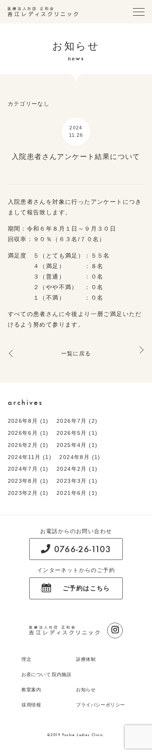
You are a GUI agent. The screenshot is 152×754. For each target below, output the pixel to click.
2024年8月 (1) (79, 457)
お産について (36, 674)
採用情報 (31, 705)
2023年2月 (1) (28, 493)
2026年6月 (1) (28, 433)
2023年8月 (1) (28, 481)
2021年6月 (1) (77, 493)
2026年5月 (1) (77, 433)
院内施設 (61, 674)
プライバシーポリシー (100, 705)
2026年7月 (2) (77, 421)
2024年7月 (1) (28, 469)
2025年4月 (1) (77, 445)
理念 (26, 659)
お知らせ (85, 689)
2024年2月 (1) (77, 469)
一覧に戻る (76, 353)
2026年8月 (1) (28, 421)
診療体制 (85, 659)
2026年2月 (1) (28, 445)
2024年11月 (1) (30, 457)
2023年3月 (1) (77, 481)
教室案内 (31, 689)
